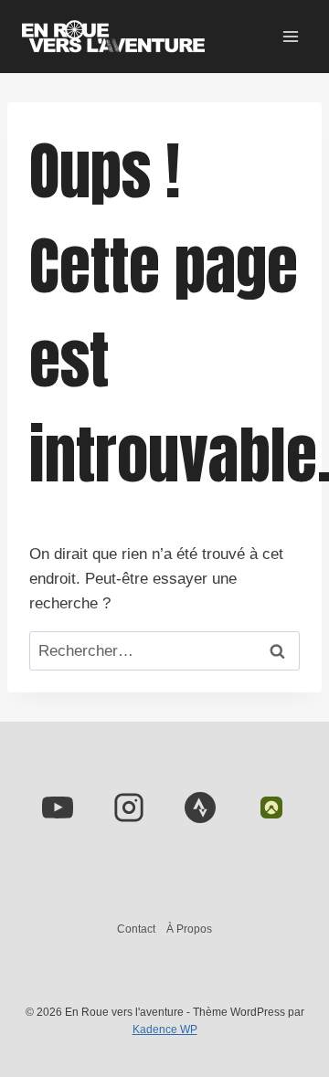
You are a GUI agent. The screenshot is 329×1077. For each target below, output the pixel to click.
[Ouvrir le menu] (290, 36)
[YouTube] (58, 807)
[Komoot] (271, 807)
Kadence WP (165, 1029)
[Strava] (200, 807)
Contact (136, 929)
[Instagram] (129, 807)
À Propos (189, 929)
